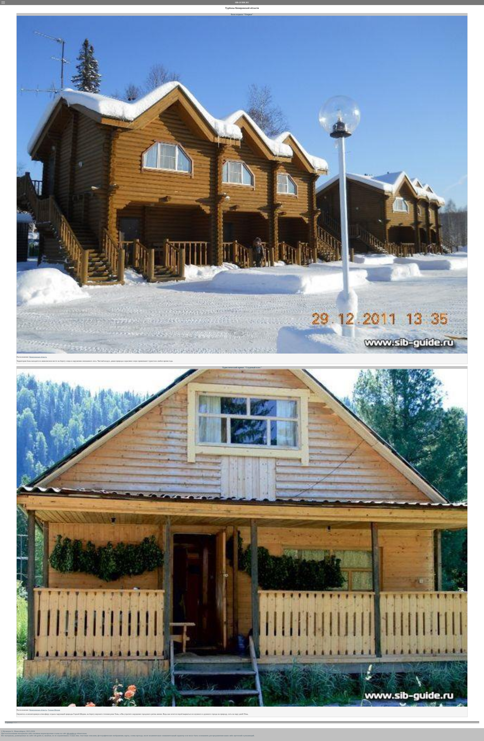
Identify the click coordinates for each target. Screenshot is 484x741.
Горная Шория (54, 710)
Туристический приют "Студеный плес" (242, 367)
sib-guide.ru (71, 733)
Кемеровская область (38, 357)
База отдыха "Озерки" (242, 14)
